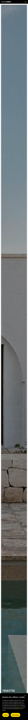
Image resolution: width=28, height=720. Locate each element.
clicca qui (18, 707)
